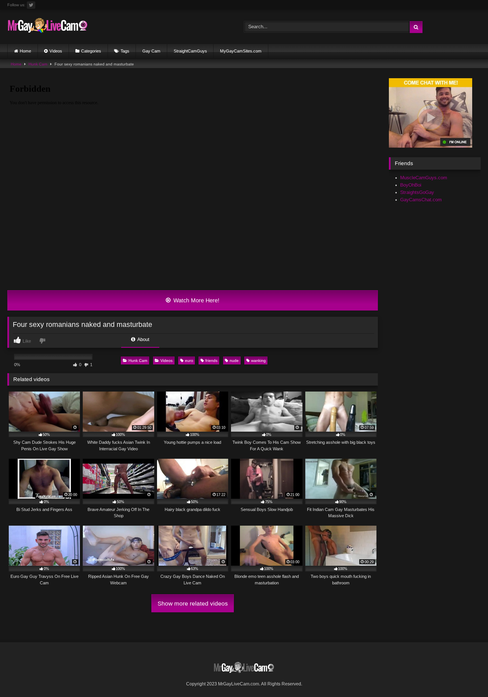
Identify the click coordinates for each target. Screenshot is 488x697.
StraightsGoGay (417, 192)
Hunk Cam (38, 64)
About (142, 339)
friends (211, 360)
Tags (125, 51)
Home (25, 51)
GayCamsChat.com (421, 199)
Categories (91, 51)
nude (234, 360)
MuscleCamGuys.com (423, 177)
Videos (55, 51)
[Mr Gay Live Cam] (47, 27)
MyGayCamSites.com (241, 51)
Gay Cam (151, 51)
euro (189, 360)
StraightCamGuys (190, 51)
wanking (258, 360)
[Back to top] (470, 680)
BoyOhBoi (410, 185)
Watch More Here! (195, 300)
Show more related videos (193, 603)
